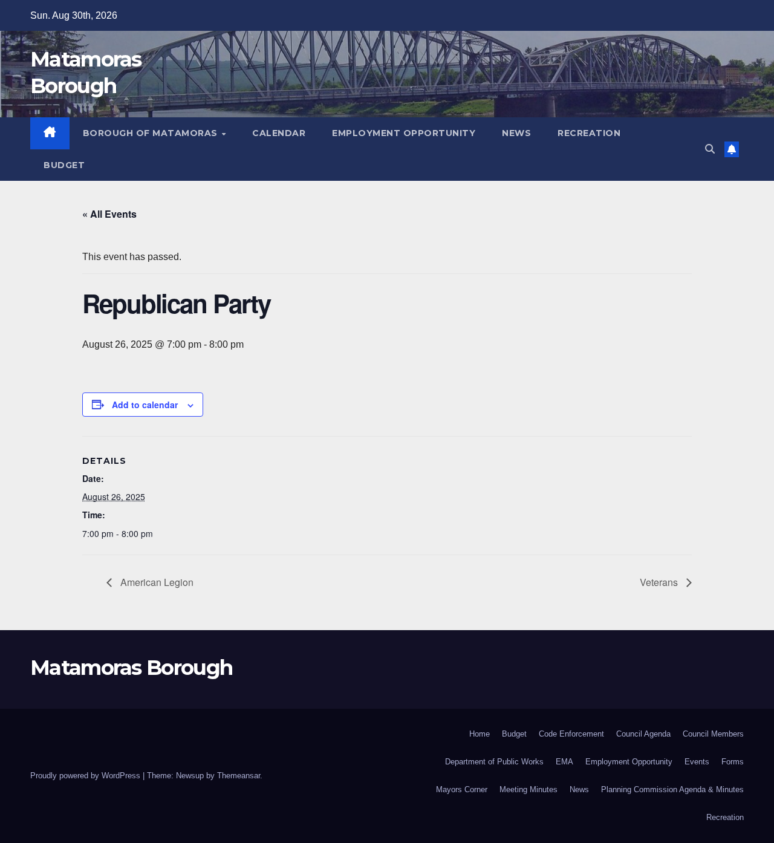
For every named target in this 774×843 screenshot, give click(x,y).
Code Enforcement (571, 733)
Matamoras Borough (131, 667)
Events (697, 761)
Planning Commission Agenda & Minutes (672, 789)
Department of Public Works (494, 761)
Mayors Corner (461, 789)
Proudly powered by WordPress (86, 775)
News (516, 133)
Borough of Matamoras (152, 133)
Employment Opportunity (403, 133)
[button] (710, 149)
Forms (732, 761)
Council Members (713, 733)
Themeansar (238, 775)
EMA (564, 761)
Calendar (278, 133)
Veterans (660, 582)
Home (479, 733)
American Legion (156, 582)
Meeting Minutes (528, 789)
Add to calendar (145, 405)
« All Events (109, 214)
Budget (64, 165)
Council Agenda (643, 733)
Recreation (589, 133)
